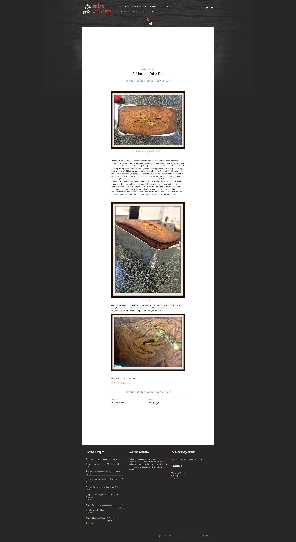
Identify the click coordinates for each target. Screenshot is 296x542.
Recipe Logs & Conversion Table (130, 11)
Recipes (169, 7)
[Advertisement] (148, 45)
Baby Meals (152, 11)
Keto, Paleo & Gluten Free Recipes (147, 7)
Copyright (175, 475)
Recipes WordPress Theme (182, 536)
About (126, 7)
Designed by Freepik (194, 459)
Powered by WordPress (202, 536)
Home (118, 7)
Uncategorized (118, 402)
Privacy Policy (177, 478)
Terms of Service (178, 473)
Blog (148, 23)
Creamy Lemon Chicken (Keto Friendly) (103, 464)
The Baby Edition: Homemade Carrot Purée (105, 479)
